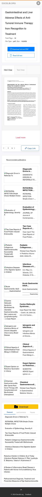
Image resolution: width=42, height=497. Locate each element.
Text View (21, 70)
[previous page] (3, 148)
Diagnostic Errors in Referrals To (28, 170)
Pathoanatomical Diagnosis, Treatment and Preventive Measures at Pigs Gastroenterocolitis (21, 480)
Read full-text (17, 55)
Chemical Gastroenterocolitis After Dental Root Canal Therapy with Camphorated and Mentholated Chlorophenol (28, 383)
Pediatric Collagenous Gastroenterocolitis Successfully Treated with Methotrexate (28, 246)
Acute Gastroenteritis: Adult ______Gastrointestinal (32, 284)
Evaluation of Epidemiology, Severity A (29, 208)
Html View (8, 70)
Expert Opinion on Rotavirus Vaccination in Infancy (29, 364)
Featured (10, 412)
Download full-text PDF (20, 49)
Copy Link (31, 148)
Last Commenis (21, 412)
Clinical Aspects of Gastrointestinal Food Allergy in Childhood (29, 345)
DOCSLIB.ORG (9, 3)
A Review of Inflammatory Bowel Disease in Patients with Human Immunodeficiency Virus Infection (20, 469)
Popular (32, 412)
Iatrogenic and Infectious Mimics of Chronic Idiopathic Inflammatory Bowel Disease (29, 326)
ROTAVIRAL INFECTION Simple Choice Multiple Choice (29, 189)
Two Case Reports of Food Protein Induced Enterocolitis (28, 227)
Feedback (28, 494)
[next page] (14, 148)
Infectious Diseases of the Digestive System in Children (29, 265)
